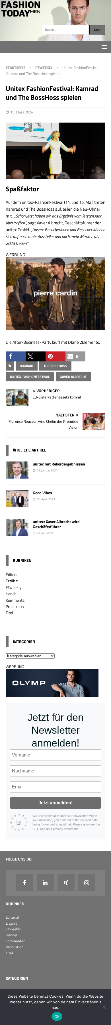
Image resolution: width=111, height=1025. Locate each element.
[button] (16, 356)
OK (57, 1016)
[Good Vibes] (17, 504)
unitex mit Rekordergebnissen (59, 464)
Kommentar (16, 600)
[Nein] (104, 1007)
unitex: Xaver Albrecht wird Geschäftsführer (56, 524)
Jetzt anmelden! (55, 802)
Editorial (12, 574)
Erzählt (12, 581)
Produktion (15, 606)
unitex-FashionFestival (30, 376)
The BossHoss (55, 366)
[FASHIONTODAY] (55, 38)
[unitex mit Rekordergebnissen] (17, 475)
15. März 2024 (21, 112)
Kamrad (26, 366)
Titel (9, 613)
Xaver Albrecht (73, 376)
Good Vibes (42, 493)
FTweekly (13, 587)
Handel (11, 594)
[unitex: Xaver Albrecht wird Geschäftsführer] (17, 533)
